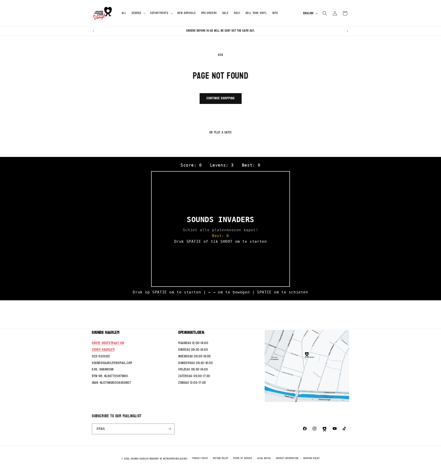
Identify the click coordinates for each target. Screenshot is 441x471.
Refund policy (220, 458)
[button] (138, 13)
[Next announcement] (347, 31)
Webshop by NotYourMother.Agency (169, 459)
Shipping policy (311, 458)
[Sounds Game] (324, 429)
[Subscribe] (169, 429)
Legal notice (264, 458)
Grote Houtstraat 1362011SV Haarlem (108, 346)
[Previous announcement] (93, 31)
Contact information (287, 458)
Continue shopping (220, 98)
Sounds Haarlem (140, 459)
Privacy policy (200, 458)
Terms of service (242, 458)
